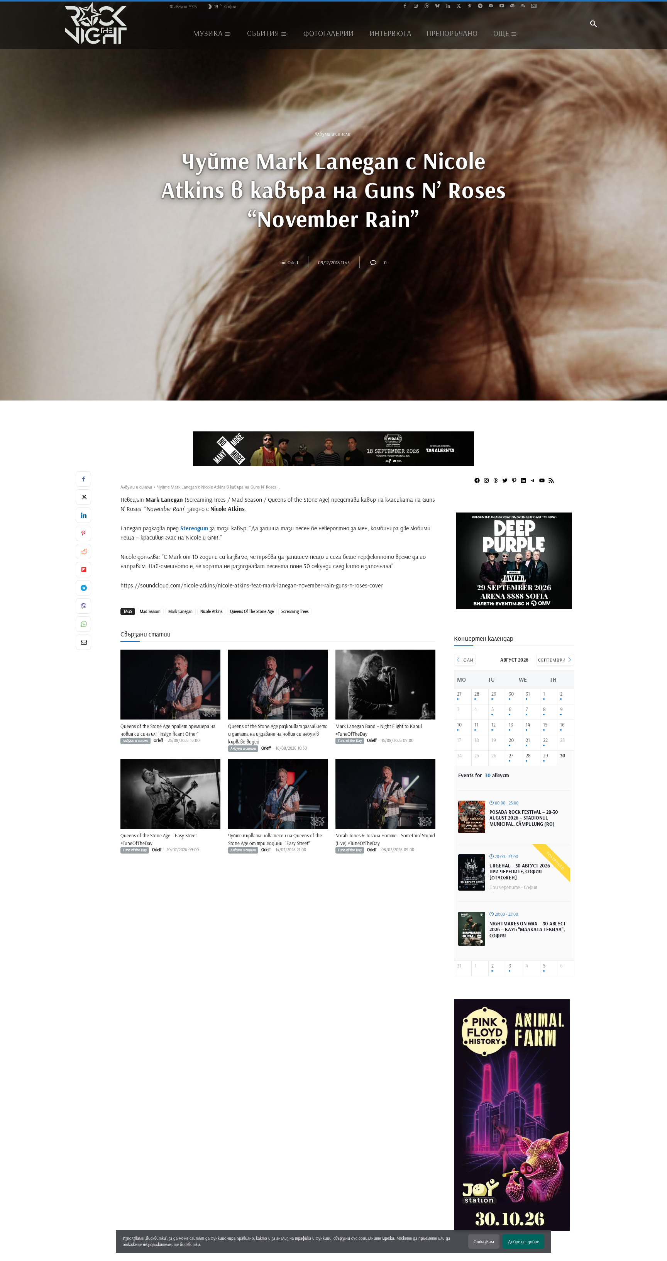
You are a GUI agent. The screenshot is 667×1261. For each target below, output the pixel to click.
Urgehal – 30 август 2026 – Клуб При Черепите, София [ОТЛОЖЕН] (528, 871)
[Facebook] (405, 6)
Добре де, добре (523, 1241)
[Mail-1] (512, 6)
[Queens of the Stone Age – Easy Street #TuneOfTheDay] (170, 794)
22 (545, 740)
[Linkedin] (448, 6)
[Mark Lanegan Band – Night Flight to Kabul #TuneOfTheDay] (385, 685)
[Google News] (534, 6)
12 (493, 725)
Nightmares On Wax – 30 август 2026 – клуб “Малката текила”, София (527, 929)
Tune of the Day (350, 740)
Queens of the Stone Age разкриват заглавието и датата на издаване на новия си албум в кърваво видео (278, 734)
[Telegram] (480, 6)
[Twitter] (458, 6)
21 (528, 740)
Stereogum (194, 528)
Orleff (293, 262)
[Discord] (490, 6)
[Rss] (523, 6)
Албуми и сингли (332, 134)
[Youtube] (501, 6)
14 (528, 725)
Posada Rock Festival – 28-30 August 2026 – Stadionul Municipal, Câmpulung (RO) (523, 818)
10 (459, 725)
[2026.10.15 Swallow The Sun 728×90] (333, 448)
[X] (83, 497)
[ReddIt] (83, 551)
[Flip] (83, 569)
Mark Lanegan (180, 611)
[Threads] (426, 6)
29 (493, 694)
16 (562, 725)
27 (459, 694)
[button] (593, 25)
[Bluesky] (437, 6)
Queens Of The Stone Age (252, 611)
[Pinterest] (469, 6)
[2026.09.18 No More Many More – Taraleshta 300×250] (514, 606)
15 (545, 725)
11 (476, 725)
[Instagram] (415, 6)
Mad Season (150, 611)
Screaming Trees (294, 611)
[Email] (83, 642)
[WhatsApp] (83, 624)
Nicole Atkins (211, 611)
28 (476, 694)
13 (511, 725)
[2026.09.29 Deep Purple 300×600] (512, 1228)
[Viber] (83, 606)
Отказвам (484, 1241)
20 (511, 740)
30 (511, 694)
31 (528, 694)
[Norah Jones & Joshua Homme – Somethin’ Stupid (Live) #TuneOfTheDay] (385, 794)
